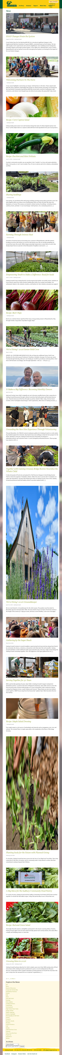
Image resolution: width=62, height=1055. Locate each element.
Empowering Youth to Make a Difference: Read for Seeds (30, 274)
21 (11, 978)
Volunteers (9, 1036)
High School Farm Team (12, 1009)
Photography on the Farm (12, 1016)
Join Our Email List (32, 1054)
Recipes (8, 1023)
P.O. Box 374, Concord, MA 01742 (23, 1050)
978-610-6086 (38, 1050)
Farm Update (9, 1002)
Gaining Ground (12, 3)
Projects (8, 1019)
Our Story (21, 5)
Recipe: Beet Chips (14, 313)
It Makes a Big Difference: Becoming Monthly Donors (29, 389)
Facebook (7, 1054)
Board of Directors (11, 988)
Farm (7, 997)
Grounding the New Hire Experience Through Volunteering (31, 429)
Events (8, 993)
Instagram (14, 1054)
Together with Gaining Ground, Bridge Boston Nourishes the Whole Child (32, 470)
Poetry (8, 1017)
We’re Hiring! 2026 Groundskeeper (21, 602)
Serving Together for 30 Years (18, 680)
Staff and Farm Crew (11, 1029)
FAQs (51, 7)
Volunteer (28, 5)
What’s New (43, 5)
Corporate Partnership (12, 990)
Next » (13, 978)
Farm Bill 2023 (10, 998)
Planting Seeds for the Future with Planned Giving (27, 852)
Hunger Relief (9, 1010)
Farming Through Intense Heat (19, 234)
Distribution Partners (11, 991)
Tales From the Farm (11, 1033)
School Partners (10, 1024)
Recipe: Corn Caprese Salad (17, 120)
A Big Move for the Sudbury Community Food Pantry (29, 891)
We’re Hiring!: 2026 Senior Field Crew (22, 349)
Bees (7, 986)
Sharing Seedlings (13, 194)
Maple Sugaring (10, 1012)
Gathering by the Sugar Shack (18, 640)
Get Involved (9, 1007)
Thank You (8, 1035)
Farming (8, 1000)
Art (7, 984)
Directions (52, 5)
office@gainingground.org (50, 1050)
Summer (8, 1031)
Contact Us (52, 4)
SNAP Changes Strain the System (20, 36)
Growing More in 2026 (16, 961)
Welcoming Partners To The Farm (20, 80)
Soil (7, 1026)
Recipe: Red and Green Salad (18, 925)
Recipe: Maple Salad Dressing (18, 721)
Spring (7, 1028)
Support (35, 5)
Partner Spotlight (10, 1014)
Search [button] (22, 1046)
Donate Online (22, 1054)
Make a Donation (53, 1)
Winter (8, 1038)
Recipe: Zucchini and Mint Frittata (21, 156)
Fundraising (9, 1005)
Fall (7, 995)
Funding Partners (10, 1003)
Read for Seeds (10, 1021)
